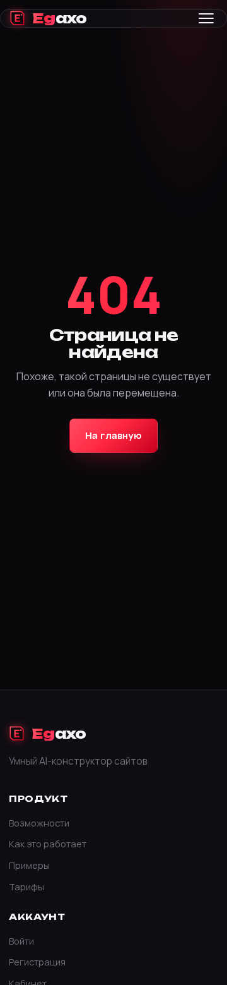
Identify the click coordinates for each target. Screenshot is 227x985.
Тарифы (26, 886)
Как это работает (47, 843)
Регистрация (37, 961)
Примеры (29, 865)
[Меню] (206, 18)
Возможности (39, 822)
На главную (113, 435)
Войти (21, 940)
